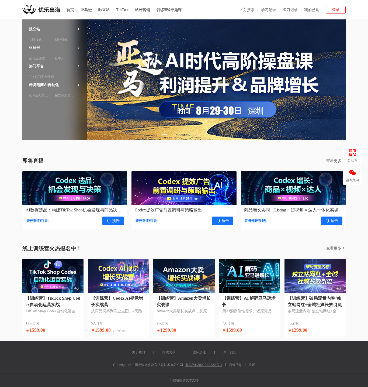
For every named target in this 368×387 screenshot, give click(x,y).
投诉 (252, 365)
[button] (164, 134)
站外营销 (142, 10)
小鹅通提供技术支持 (184, 380)
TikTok (122, 10)
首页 (70, 10)
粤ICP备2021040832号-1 (203, 365)
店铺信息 (235, 365)
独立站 (104, 10)
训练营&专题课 (169, 10)
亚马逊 (86, 10)
